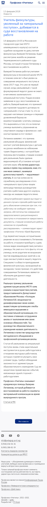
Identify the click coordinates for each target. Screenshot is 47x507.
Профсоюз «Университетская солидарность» (20, 486)
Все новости (24, 421)
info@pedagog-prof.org (10, 440)
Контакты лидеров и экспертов (14, 451)
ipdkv (12, 500)
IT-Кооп (16, 502)
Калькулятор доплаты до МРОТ (14, 454)
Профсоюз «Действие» (11, 489)
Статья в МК (10, 402)
